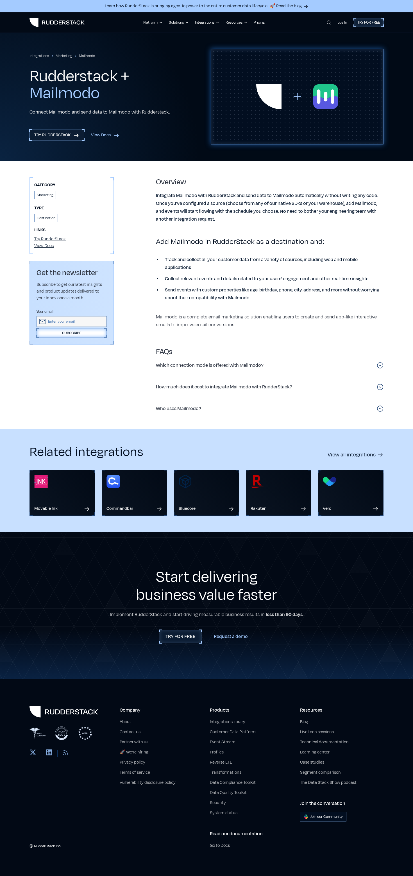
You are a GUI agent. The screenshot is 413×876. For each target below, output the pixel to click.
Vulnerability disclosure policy (148, 783)
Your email (45, 311)
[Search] (328, 22)
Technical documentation (324, 742)
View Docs (44, 246)
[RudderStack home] (57, 22)
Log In (342, 22)
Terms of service (135, 772)
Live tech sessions (317, 732)
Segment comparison (320, 772)
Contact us (130, 732)
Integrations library (227, 722)
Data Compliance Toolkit (233, 783)
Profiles (217, 752)
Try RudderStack (50, 239)
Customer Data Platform (233, 732)
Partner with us (134, 742)
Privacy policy (132, 762)
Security (218, 803)
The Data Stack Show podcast (328, 783)
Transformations (225, 772)
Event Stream (222, 742)
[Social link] (33, 753)
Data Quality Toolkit (228, 793)
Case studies (312, 762)
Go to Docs (220, 845)
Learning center (315, 752)
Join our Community (326, 816)
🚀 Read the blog (286, 6)
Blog (304, 722)
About (125, 722)
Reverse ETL (221, 762)
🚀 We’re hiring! (134, 752)
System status (223, 813)
